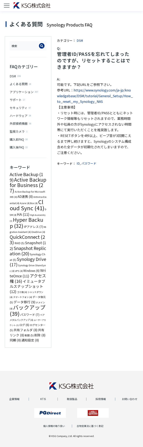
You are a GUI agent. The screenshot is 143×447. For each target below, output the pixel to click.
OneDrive (38, 232)
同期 (15, 340)
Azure (25, 203)
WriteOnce (28, 273)
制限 (29, 335)
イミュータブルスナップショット (27, 286)
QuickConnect (27, 239)
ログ (24, 325)
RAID (19, 243)
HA (23, 214)
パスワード (29, 314)
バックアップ (27, 310)
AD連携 (25, 196)
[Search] (42, 46)
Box (34, 203)
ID (78, 163)
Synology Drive (28, 262)
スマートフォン (22, 297)
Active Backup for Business (28, 185)
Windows (31, 270)
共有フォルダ (25, 330)
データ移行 (24, 301)
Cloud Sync (27, 205)
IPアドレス (33, 226)
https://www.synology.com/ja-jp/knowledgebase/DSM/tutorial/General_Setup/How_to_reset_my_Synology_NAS (95, 96)
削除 (39, 335)
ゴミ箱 (22, 292)
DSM (80, 40)
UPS (19, 271)
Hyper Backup (26, 222)
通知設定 (30, 340)
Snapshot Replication (28, 251)
